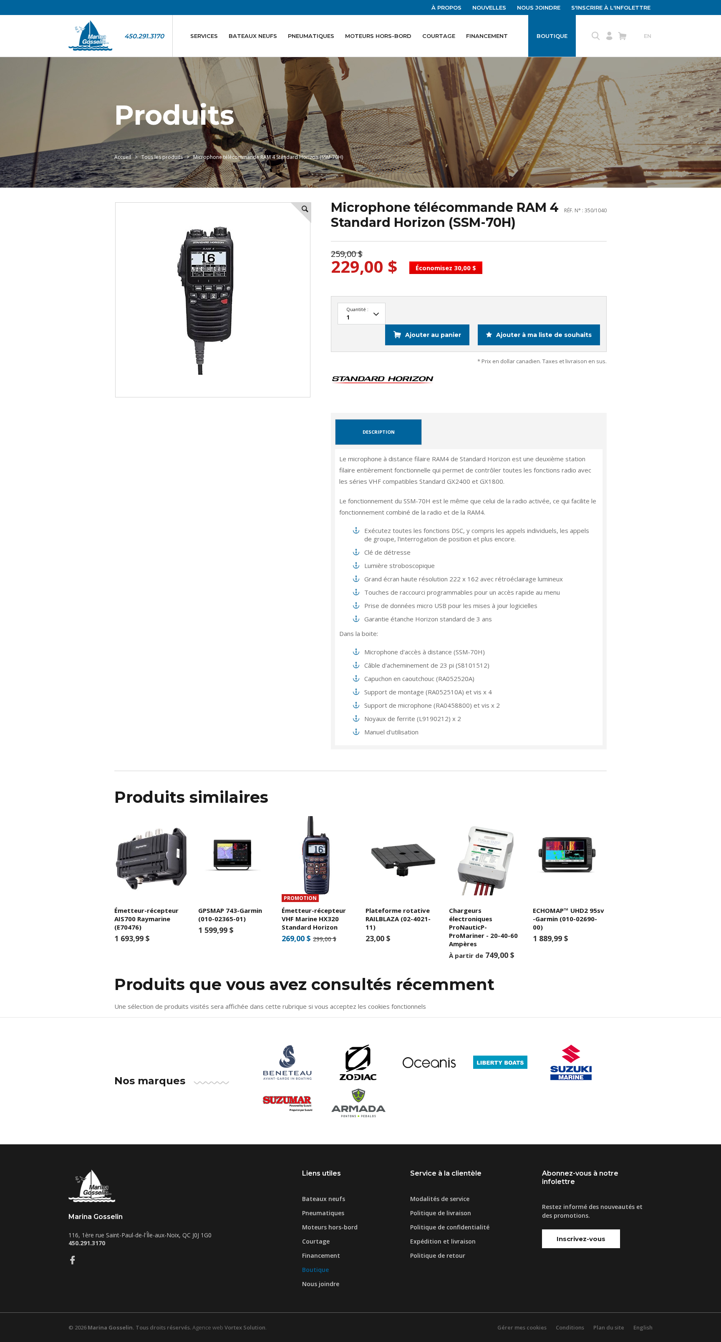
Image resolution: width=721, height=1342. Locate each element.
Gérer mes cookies (522, 1327)
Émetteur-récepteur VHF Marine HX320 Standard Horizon (314, 918)
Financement (487, 36)
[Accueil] (90, 36)
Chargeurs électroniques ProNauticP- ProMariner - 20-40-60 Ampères (483, 927)
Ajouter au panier (433, 335)
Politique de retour (437, 1255)
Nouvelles (489, 7)
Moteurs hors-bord (378, 36)
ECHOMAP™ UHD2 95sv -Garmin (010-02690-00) (568, 918)
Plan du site (608, 1327)
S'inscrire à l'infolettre (610, 7)
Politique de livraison (440, 1213)
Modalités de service (439, 1199)
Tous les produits (162, 157)
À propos (446, 7)
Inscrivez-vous (581, 1239)
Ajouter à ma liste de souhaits (543, 335)
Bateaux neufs (253, 36)
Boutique (552, 36)
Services (204, 36)
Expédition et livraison (443, 1241)
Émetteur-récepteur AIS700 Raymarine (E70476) (146, 918)
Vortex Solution (244, 1327)
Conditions (570, 1327)
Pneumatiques (311, 36)
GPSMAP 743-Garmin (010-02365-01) (230, 914)
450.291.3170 (144, 36)
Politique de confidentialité (449, 1227)
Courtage (438, 36)
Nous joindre (538, 7)
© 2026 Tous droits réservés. (129, 1327)
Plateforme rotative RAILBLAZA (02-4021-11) (398, 918)
